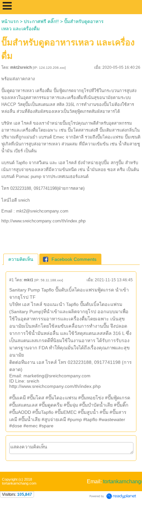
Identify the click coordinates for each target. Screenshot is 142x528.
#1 (11, 280)
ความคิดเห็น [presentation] (20, 259)
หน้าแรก (9, 21)
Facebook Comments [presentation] (74, 259)
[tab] (20, 259)
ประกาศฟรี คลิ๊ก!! (41, 21)
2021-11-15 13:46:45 (114, 280)
